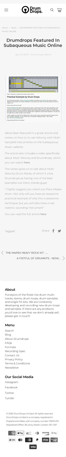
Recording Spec (15, 351)
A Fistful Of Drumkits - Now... (39, 258)
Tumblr (9, 398)
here (27, 162)
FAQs (8, 343)
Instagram (11, 382)
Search (9, 330)
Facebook (11, 387)
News (13, 28)
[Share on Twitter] (59, 230)
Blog (8, 334)
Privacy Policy (14, 359)
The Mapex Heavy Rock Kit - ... (26, 252)
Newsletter (12, 367)
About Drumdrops (17, 339)
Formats (10, 347)
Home (5, 28)
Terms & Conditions (17, 363)
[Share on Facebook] (53, 230)
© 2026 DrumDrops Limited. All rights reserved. (29, 413)
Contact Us (12, 355)
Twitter (9, 393)
